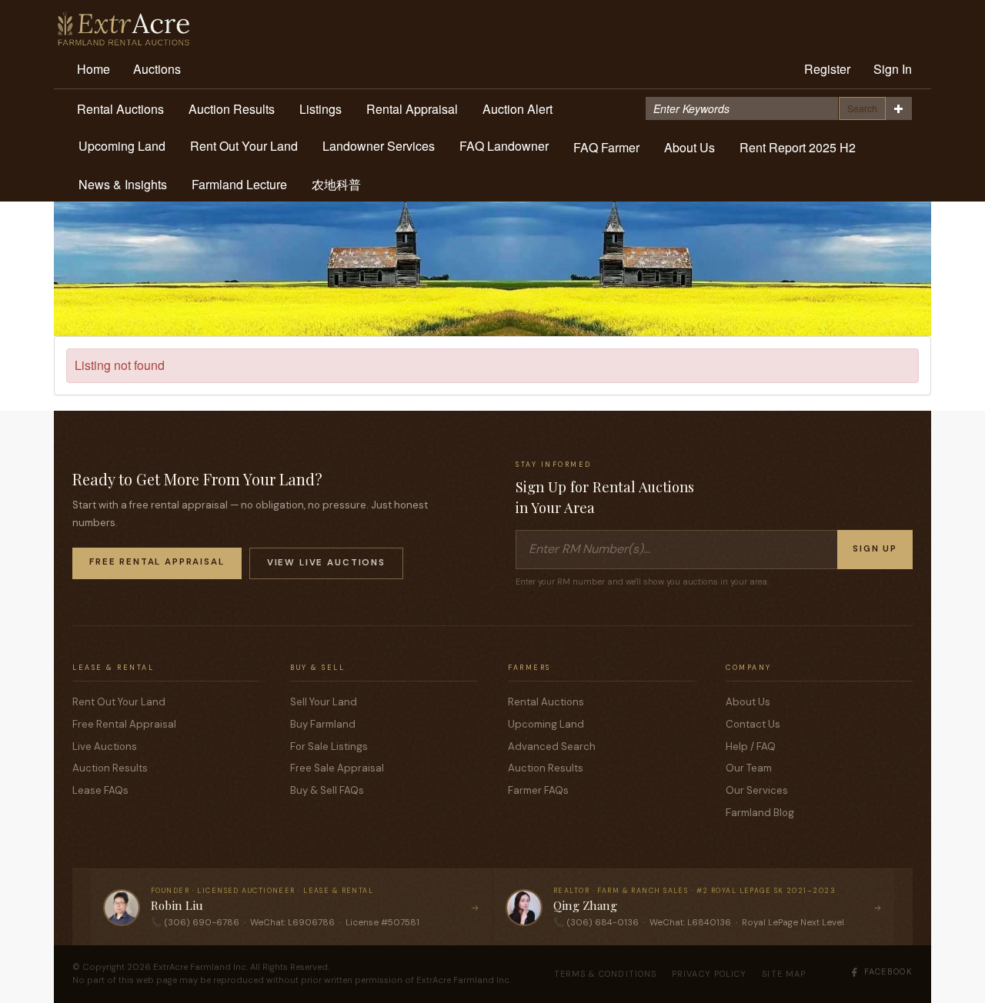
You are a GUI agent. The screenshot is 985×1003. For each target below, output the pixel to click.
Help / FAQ (751, 746)
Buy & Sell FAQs (327, 790)
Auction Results (232, 109)
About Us (689, 147)
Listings (320, 109)
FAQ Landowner (504, 146)
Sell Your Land (323, 701)
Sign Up (875, 549)
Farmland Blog (760, 812)
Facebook (888, 971)
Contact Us (753, 724)
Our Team (749, 768)
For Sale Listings (329, 746)
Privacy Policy (709, 973)
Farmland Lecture (239, 184)
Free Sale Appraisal (337, 768)
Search (862, 108)
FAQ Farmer (606, 147)
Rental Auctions (120, 109)
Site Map (784, 973)
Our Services (757, 790)
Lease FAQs (100, 790)
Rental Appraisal (412, 109)
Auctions (157, 69)
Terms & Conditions (605, 973)
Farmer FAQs (538, 790)
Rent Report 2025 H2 (798, 147)
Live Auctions (104, 746)
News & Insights (122, 184)
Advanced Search (552, 746)
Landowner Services (378, 146)
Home (93, 69)
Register (827, 69)
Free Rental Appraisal (157, 562)
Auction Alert (517, 109)
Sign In (892, 69)
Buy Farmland (323, 724)
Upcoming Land (121, 146)
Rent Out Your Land (244, 146)
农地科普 (336, 184)
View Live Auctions (326, 562)
